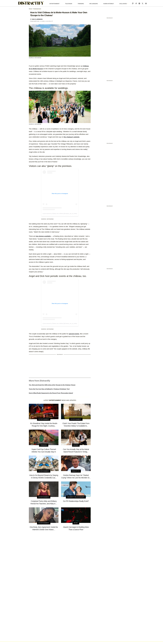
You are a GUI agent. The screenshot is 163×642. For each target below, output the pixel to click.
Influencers (93, 3)
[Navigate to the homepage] (31, 3)
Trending (81, 3)
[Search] (133, 3)
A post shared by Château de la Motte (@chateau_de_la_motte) (60, 213)
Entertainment (54, 3)
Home (30, 8)
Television (68, 3)
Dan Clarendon (37, 19)
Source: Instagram (35, 57)
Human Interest (108, 3)
